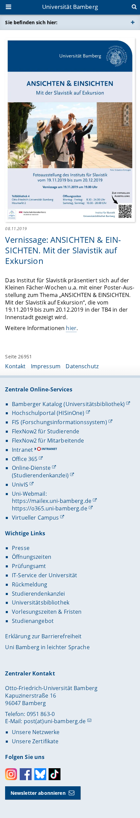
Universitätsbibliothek (40, 602)
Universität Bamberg (70, 7)
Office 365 (24, 459)
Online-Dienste (31, 468)
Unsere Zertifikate (35, 741)
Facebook (26, 774)
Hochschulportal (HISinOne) (48, 413)
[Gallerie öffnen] (70, 129)
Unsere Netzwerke (35, 732)
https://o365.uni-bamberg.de (49, 508)
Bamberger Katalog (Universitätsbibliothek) (68, 404)
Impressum (45, 366)
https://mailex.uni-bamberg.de (51, 501)
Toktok (54, 774)
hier (71, 328)
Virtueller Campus (35, 517)
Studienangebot (33, 621)
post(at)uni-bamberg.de (55, 721)
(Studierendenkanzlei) (40, 475)
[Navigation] (9, 7)
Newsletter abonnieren (38, 793)
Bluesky (40, 774)
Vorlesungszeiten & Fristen (47, 611)
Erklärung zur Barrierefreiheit (43, 636)
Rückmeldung (30, 584)
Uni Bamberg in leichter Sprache (47, 647)
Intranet (22, 449)
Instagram (11, 774)
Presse (21, 548)
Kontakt (15, 366)
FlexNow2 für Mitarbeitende (48, 440)
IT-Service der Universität (44, 575)
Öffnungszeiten (31, 557)
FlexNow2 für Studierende (45, 431)
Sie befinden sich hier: (31, 22)
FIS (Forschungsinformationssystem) (59, 422)
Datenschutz (82, 366)
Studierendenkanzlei (38, 593)
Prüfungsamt (29, 566)
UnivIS (20, 484)
